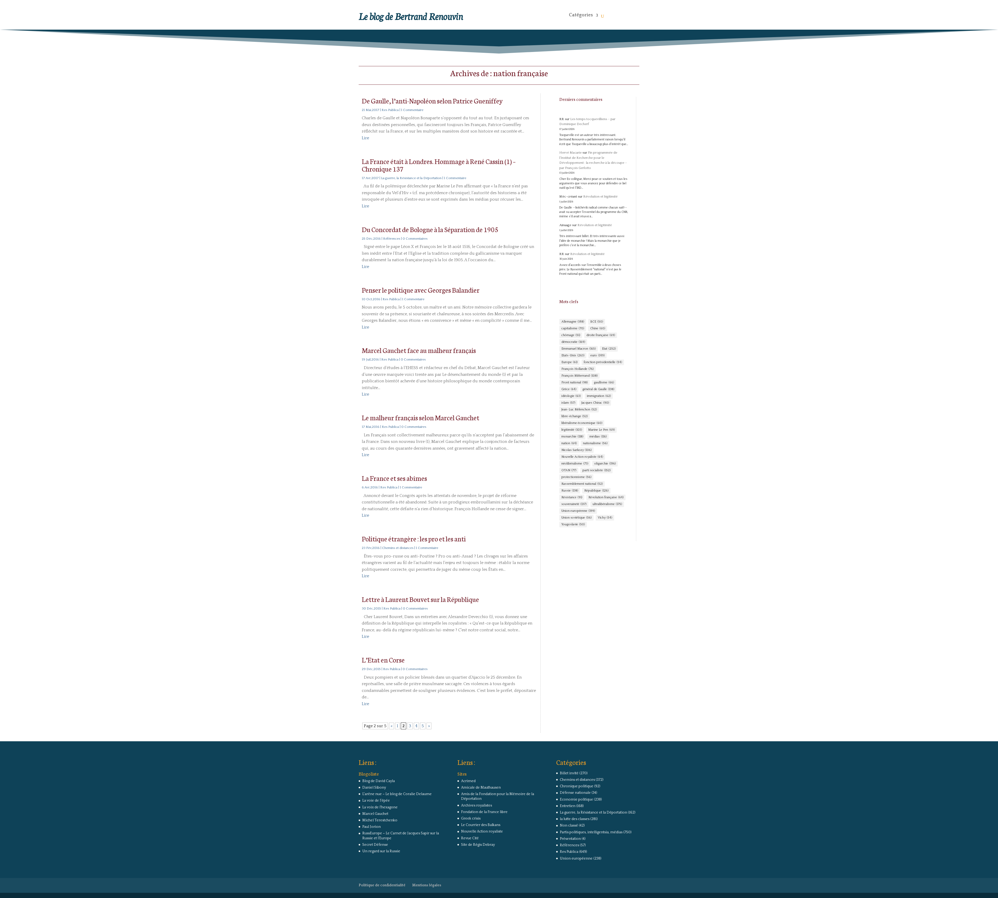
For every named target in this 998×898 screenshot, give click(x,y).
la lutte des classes (574, 819)
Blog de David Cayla (378, 781)
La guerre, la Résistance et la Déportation (411, 178)
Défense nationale (575, 793)
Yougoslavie (573, 524)
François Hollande (577, 369)
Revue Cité (470, 838)
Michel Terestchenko (379, 820)
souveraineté (573, 504)
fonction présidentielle (603, 362)
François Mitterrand (579, 375)
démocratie (573, 342)
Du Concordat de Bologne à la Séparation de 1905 (430, 229)
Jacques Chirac (595, 402)
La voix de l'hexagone (380, 807)
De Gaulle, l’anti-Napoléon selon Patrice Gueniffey (432, 100)
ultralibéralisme (607, 504)
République (596, 490)
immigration (599, 396)
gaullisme (604, 382)
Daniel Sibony (374, 787)
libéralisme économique (581, 423)
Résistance (571, 497)
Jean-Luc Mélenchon (579, 409)
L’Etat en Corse (383, 659)
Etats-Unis (572, 355)
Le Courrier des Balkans (480, 825)
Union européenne (578, 511)
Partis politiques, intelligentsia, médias (591, 832)
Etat (609, 348)
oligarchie (605, 463)
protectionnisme (576, 477)
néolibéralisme (574, 463)
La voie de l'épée (376, 800)
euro (597, 355)
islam (568, 402)
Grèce (568, 389)
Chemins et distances (397, 548)
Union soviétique (576, 517)
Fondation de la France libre (484, 812)
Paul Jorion (371, 827)
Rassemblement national (582, 484)
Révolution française (605, 497)
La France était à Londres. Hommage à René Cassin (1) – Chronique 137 (439, 164)
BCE (596, 321)
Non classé (569, 825)
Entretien (567, 806)
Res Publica (390, 110)
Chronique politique (576, 786)
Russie (569, 490)
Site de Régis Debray (478, 845)
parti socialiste (596, 470)
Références (391, 238)
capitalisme (572, 328)
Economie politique (576, 799)
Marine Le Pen (601, 429)
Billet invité (569, 773)
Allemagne (572, 321)
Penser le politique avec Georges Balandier (421, 289)
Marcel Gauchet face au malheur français (419, 350)
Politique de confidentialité (382, 885)
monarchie (572, 436)
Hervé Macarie (570, 152)
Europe (569, 362)
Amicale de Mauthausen (481, 787)
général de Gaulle (598, 389)
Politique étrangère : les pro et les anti (414, 538)
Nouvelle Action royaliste (582, 456)
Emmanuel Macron (578, 348)
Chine (597, 328)
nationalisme (595, 443)
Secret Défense (375, 845)
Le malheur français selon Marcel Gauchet (420, 417)
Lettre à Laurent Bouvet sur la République (420, 599)
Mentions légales (426, 885)
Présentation (570, 839)
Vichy (605, 517)
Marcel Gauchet (375, 814)
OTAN (568, 470)
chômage (570, 335)
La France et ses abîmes (394, 478)
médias (598, 436)
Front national (574, 382)
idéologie (571, 396)
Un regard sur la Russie (381, 851)
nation (569, 443)
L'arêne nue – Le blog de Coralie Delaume (397, 794)
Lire (365, 138)
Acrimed (468, 781)
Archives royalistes (476, 805)
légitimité (571, 429)
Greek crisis (471, 818)
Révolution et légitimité (600, 196)
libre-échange (574, 416)
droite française (600, 335)
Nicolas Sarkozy (576, 450)
